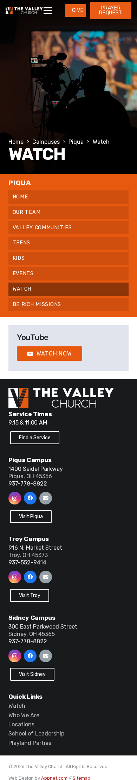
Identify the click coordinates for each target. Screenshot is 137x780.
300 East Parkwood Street (42, 626)
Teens (22, 243)
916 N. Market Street (35, 547)
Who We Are (23, 715)
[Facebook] (30, 498)
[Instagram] (14, 498)
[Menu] (48, 10)
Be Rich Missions (37, 304)
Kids (19, 258)
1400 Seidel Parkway (35, 469)
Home (20, 197)
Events (23, 274)
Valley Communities (42, 228)
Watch (22, 289)
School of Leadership (36, 733)
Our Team (27, 212)
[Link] (24, 10)
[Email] (45, 498)
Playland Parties (29, 743)
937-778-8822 (27, 483)
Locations (21, 724)
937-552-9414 (27, 562)
